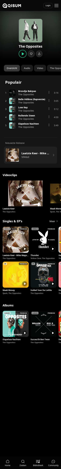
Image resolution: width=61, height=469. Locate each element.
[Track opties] (49, 92)
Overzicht (12, 68)
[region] (30, 197)
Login (48, 5)
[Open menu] (56, 6)
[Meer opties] (43, 185)
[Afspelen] (24, 248)
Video (40, 68)
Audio (27, 68)
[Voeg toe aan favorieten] (31, 53)
